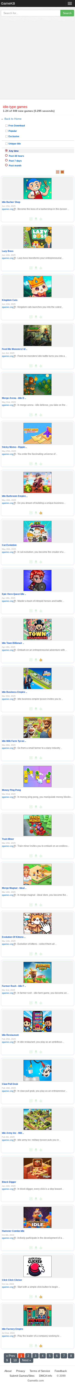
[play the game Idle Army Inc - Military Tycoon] (37, 1118)
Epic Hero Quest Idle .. (14, 594)
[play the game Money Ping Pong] (37, 775)
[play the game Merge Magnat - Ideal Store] (37, 873)
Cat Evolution (9, 545)
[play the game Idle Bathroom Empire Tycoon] (37, 481)
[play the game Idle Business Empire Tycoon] (37, 677)
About (8, 1370)
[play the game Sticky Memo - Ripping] (37, 432)
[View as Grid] (57, 172)
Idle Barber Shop (11, 202)
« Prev (10, 1355)
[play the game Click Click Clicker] (37, 1265)
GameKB (8, 3)
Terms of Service (40, 1370)
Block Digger (9, 1182)
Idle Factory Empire (12, 1329)
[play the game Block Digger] (37, 1167)
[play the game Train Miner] (37, 824)
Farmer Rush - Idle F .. (14, 986)
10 (15, 1360)
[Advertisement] (37, 59)
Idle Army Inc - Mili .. (13, 1133)
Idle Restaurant (10, 1035)
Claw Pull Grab (10, 1084)
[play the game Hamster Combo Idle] (37, 1216)
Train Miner (8, 839)
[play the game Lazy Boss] (37, 236)
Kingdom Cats (10, 300)
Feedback (61, 1370)
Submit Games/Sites (22, 1375)
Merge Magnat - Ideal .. (14, 888)
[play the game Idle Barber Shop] (37, 187)
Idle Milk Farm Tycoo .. (14, 741)
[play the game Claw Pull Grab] (37, 1069)
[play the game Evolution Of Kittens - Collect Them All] (37, 922)
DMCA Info (45, 1375)
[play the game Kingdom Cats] (37, 285)
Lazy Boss (7, 251)
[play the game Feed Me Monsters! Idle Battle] (37, 334)
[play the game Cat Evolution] (37, 530)
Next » (26, 1360)
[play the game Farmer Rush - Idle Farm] (37, 971)
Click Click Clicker (12, 1280)
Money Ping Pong (11, 790)
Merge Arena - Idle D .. (14, 398)
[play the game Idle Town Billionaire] (37, 628)
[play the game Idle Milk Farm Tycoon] (37, 726)
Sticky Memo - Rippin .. (14, 447)
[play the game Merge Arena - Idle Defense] (37, 383)
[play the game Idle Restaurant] (37, 1020)
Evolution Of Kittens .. (13, 937)
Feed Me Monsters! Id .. (14, 349)
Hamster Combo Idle (13, 1231)
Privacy (20, 1370)
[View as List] (62, 172)
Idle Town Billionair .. (13, 643)
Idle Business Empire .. (14, 692)
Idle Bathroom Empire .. (15, 496)
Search (67, 13)
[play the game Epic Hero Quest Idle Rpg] (37, 579)
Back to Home (13, 118)
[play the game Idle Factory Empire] (37, 1314)
